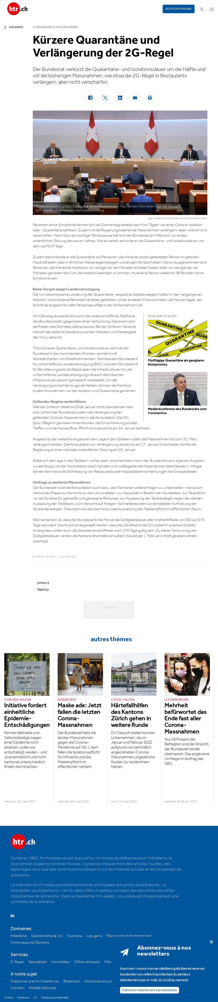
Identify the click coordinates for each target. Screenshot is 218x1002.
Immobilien (61, 962)
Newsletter (38, 962)
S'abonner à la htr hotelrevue (35, 981)
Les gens (94, 936)
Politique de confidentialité (55, 998)
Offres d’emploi (87, 962)
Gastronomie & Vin (47, 936)
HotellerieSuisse (42, 988)
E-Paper (17, 962)
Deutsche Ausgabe (178, 9)
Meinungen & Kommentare (128, 936)
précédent (16, 27)
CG (35, 998)
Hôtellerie (19, 936)
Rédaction (71, 981)
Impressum (23, 998)
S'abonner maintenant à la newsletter (149, 990)
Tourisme (74, 936)
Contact (17, 988)
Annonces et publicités (104, 981)
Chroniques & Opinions (30, 943)
